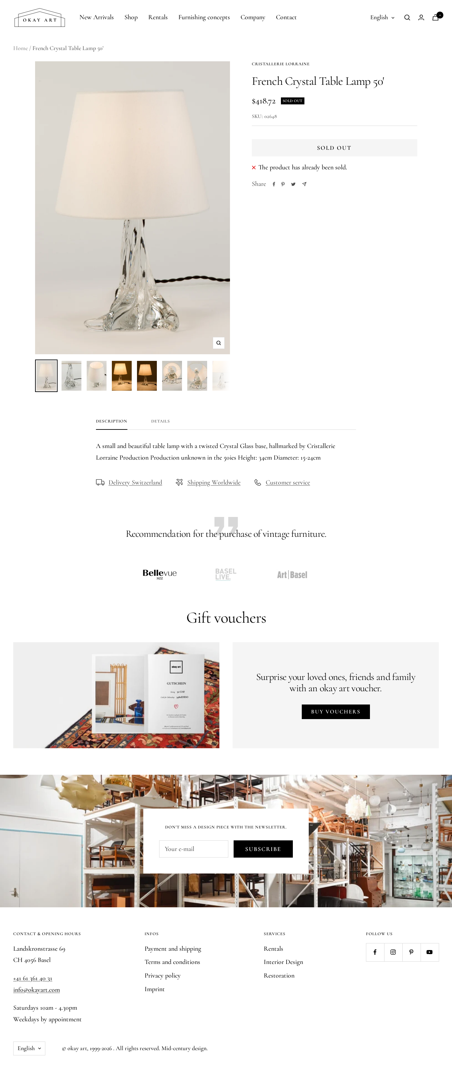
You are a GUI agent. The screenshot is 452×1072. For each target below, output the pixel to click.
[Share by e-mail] (304, 184)
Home (20, 48)
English (379, 17)
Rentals (158, 17)
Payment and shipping (173, 949)
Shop (131, 17)
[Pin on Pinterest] (283, 184)
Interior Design (283, 962)
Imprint (155, 989)
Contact (286, 17)
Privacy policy (163, 976)
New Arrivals (96, 17)
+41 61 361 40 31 (32, 978)
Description (111, 421)
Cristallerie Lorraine (281, 64)
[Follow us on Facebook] (375, 952)
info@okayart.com (36, 990)
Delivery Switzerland (135, 482)
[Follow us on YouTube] (430, 952)
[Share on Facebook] (274, 184)
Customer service (288, 482)
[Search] (407, 18)
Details (160, 421)
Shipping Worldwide (214, 482)
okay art (77, 1048)
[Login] (421, 17)
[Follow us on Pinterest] (411, 952)
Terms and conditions (172, 962)
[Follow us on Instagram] (393, 952)
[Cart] (435, 17)
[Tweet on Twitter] (293, 184)
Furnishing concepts (204, 17)
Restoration (279, 976)
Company (253, 17)
